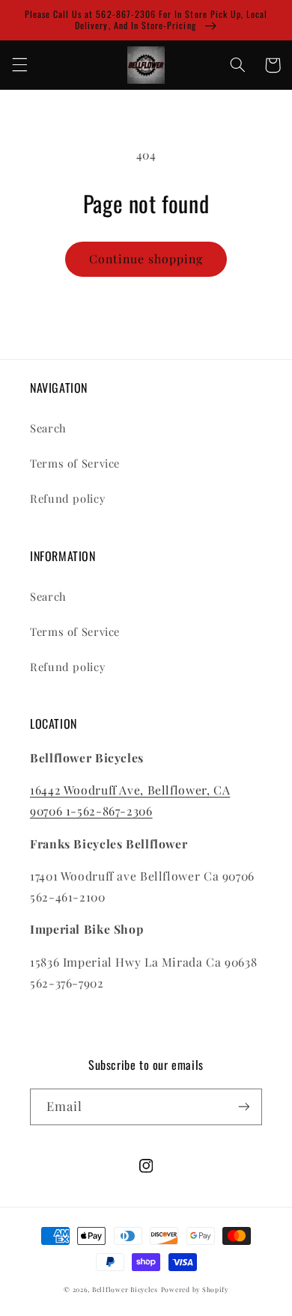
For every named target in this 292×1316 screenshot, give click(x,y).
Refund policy (67, 498)
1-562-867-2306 (109, 810)
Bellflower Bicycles (125, 1289)
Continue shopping (146, 258)
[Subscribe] (244, 1107)
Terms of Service (75, 463)
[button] (19, 65)
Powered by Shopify (194, 1289)
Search (48, 427)
